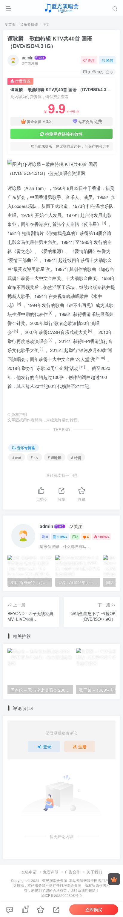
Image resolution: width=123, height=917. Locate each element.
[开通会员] (114, 879)
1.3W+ (62, 536)
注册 (82, 747)
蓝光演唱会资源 (54, 880)
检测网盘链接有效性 (64, 134)
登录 (47, 747)
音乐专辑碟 (29, 24)
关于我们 (94, 872)
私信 (109, 60)
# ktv (34, 457)
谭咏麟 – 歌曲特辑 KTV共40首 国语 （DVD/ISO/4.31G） (49, 42)
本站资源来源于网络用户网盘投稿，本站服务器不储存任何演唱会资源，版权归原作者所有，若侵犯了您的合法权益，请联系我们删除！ (62, 885)
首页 (11, 24)
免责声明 (51, 872)
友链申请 (29, 872)
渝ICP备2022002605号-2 (61, 895)
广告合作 (72, 872)
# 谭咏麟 (54, 457)
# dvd (16, 457)
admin (27, 58)
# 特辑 (76, 457)
